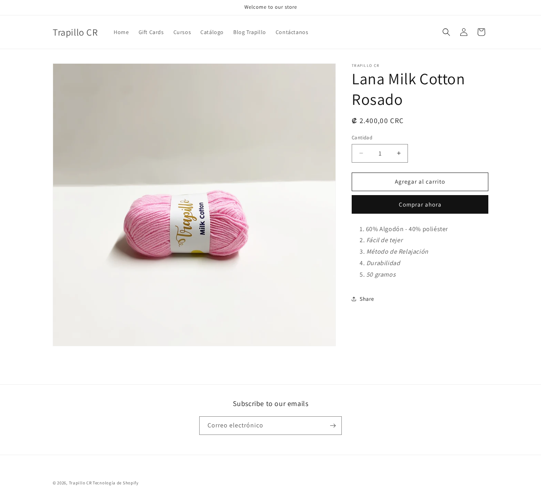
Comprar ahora (420, 204)
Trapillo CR (80, 483)
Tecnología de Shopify (116, 483)
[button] (446, 32)
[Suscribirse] (332, 425)
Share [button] (367, 298)
